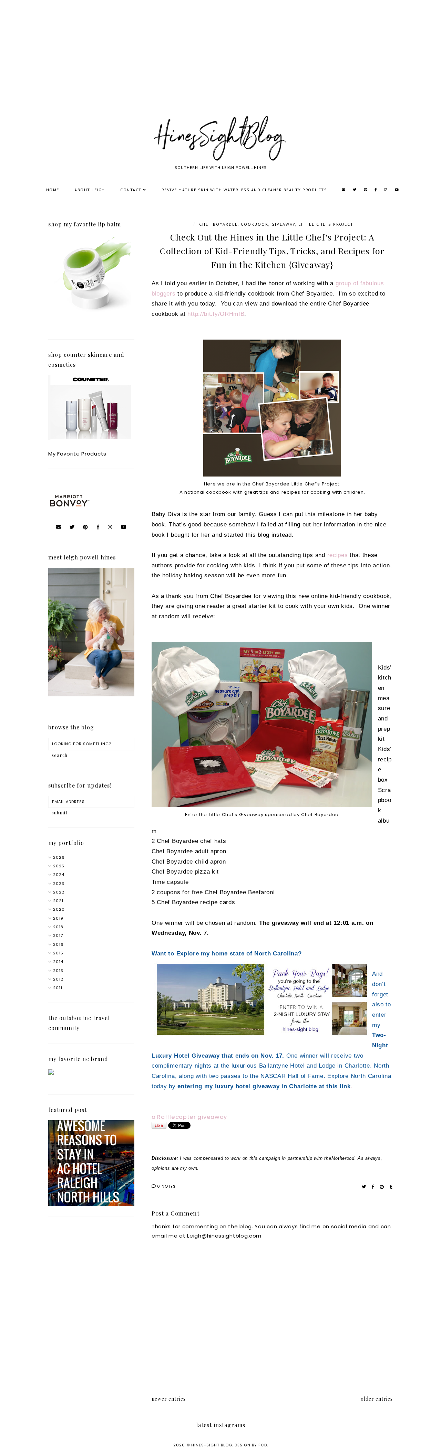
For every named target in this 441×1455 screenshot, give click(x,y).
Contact (131, 189)
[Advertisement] (206, 65)
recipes (337, 555)
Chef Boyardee (218, 224)
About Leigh (89, 189)
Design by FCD (251, 1445)
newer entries (169, 1398)
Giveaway (283, 224)
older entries (377, 1398)
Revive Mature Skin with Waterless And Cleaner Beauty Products (244, 189)
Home (52, 189)
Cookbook (254, 224)
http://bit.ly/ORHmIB (215, 314)
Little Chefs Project (325, 224)
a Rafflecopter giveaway (189, 1117)
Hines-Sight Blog (211, 1445)
